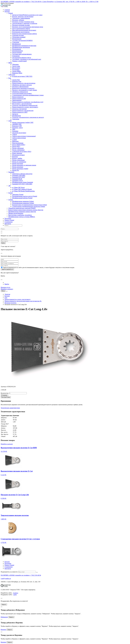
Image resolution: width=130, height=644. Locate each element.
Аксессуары (16, 66)
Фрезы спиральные (18, 160)
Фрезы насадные (17, 163)
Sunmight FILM (17, 179)
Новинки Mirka (17, 73)
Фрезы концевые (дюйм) (20, 168)
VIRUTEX (11, 74)
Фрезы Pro (15, 170)
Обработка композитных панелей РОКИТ (22, 208)
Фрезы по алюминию (19, 162)
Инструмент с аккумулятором (22, 103)
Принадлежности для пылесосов (22, 110)
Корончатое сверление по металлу (23, 88)
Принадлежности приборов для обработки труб (27, 102)
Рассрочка (8, 218)
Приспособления (17, 143)
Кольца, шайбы (17, 158)
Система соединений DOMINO (22, 40)
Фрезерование (16, 39)
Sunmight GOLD (17, 180)
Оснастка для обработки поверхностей (24, 105)
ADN (15, 594)
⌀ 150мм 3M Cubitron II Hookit (22, 189)
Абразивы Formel (17, 194)
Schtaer (10, 199)
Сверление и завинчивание (21, 18)
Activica (15, 593)
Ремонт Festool (9, 220)
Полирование (16, 49)
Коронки (15, 156)
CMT (10, 121)
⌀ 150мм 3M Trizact (18, 187)
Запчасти (15, 114)
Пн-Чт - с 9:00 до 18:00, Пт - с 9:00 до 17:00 (84, 1)
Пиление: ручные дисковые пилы (23, 21)
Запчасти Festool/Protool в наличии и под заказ (27, 15)
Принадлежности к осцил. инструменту (25, 107)
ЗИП (13, 129)
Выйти (7, 284)
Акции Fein (16, 80)
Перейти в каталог (7, 444)
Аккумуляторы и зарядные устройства (24, 23)
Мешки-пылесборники (15, 213)
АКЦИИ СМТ (17, 124)
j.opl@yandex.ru (6, 578)
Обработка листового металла (22, 85)
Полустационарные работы (21, 28)
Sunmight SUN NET (18, 177)
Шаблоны (15, 141)
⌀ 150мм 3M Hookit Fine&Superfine (23, 191)
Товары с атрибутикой (19, 61)
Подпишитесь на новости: (9, 572)
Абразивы (15, 64)
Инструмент (16, 68)
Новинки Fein (16, 81)
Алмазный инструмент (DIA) (21, 151)
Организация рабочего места (21, 57)
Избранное (4, 617)
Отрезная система (18, 35)
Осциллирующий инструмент (22, 93)
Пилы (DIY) (16, 146)
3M (9, 185)
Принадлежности (18, 97)
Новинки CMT (17, 126)
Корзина (3, 629)
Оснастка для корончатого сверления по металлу (28, 117)
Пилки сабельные (18, 148)
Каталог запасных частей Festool (22, 16)
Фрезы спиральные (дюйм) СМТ (22, 122)
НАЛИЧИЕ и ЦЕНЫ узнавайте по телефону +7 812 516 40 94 (21, 1)
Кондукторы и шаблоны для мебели (20, 215)
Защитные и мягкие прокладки (22, 174)
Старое (14, 139)
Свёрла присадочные (19, 138)
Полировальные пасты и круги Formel (24, 196)
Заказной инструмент (19, 133)
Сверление (15, 119)
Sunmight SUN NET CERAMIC (22, 184)
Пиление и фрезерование (20, 86)
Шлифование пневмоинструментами (24, 45)
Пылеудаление (17, 52)
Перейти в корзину (7, 289)
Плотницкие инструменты (21, 32)
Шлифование (16, 44)
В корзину (4, 395)
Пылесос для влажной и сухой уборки (24, 90)
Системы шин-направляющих (22, 54)
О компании (9, 222)
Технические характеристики (10, 408)
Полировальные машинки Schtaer (23, 203)
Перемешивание (17, 51)
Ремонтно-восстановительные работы (24, 33)
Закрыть (4, 604)
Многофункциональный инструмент (24, 30)
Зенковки (15, 131)
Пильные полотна (10, 303)
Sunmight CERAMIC (18, 175)
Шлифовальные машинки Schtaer (23, 201)
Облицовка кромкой (18, 37)
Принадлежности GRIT (20, 112)
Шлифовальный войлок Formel (22, 198)
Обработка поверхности (20, 92)
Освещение (16, 56)
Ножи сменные (17, 153)
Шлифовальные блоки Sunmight (22, 182)
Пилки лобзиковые (18, 150)
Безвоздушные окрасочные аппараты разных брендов (25, 210)
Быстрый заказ (6, 397)
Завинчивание (17, 100)
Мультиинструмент (18, 155)
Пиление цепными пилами (21, 25)
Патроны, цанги (17, 127)
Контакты (8, 223)
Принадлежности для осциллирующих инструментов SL (23, 301)
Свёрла (14, 134)
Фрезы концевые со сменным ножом (24, 165)
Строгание (15, 42)
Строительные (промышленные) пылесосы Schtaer (28, 206)
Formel (10, 193)
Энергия (7, 294)
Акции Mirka (16, 71)
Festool (10, 13)
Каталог (7, 11)
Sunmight (11, 172)
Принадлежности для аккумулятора (23, 83)
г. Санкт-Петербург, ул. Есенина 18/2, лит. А (55, 1)
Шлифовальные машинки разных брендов (22, 211)
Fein (9, 78)
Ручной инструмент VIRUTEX (22, 76)
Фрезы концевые (17, 167)
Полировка (15, 69)
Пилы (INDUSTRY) (18, 144)
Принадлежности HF (19, 98)
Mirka (10, 62)
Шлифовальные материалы (21, 47)
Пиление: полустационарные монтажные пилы (27, 27)
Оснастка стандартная (19, 109)
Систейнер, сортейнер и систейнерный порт (26, 59)
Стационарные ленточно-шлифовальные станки (28, 95)
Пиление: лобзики (18, 20)
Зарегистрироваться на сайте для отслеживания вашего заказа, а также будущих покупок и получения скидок (38, 267)
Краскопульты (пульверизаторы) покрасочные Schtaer (29, 205)
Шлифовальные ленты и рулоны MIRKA (21, 217)
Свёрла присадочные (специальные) (24, 136)
